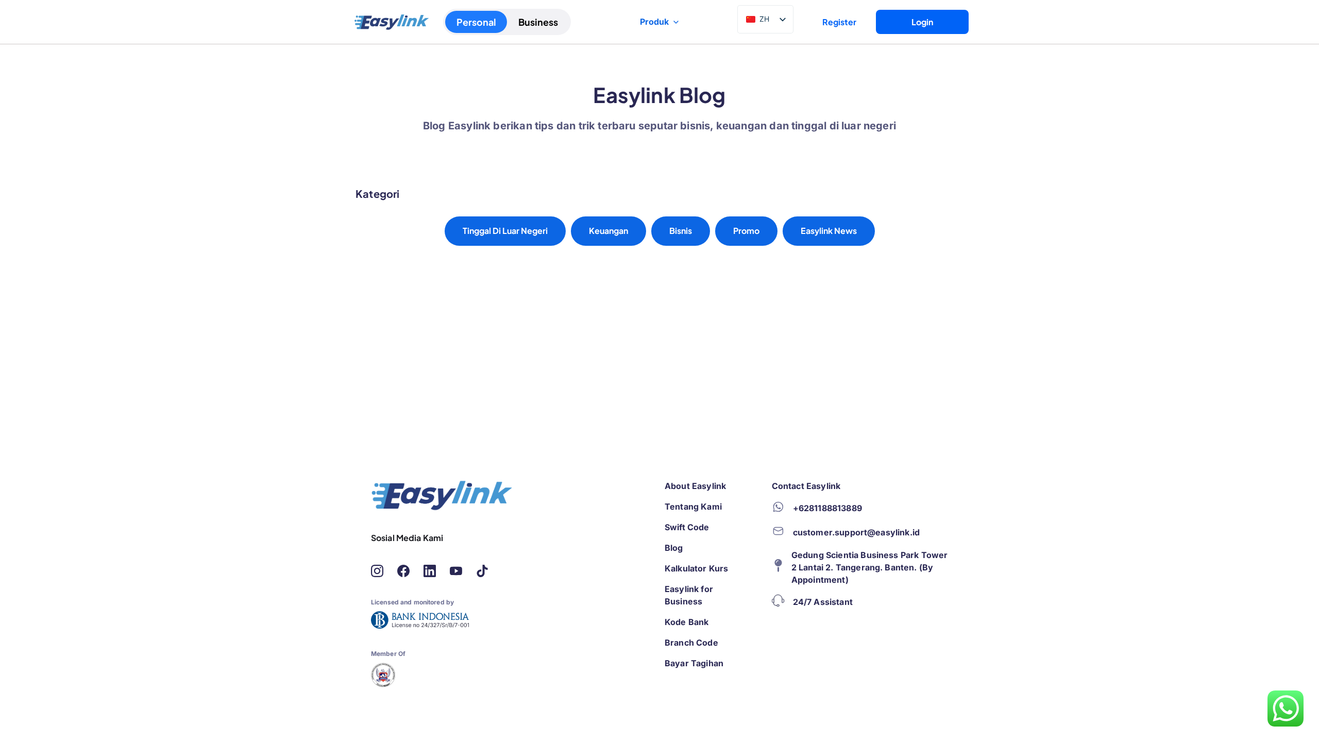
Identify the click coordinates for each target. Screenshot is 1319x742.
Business (538, 22)
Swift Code (687, 527)
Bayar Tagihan (694, 663)
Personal (476, 22)
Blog (674, 548)
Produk (654, 21)
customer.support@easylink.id (856, 532)
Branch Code (691, 642)
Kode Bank (686, 622)
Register (839, 21)
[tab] (505, 231)
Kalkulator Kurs (696, 568)
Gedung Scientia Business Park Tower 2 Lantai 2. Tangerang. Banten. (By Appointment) (869, 567)
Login (922, 21)
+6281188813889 (827, 508)
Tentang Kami (693, 506)
